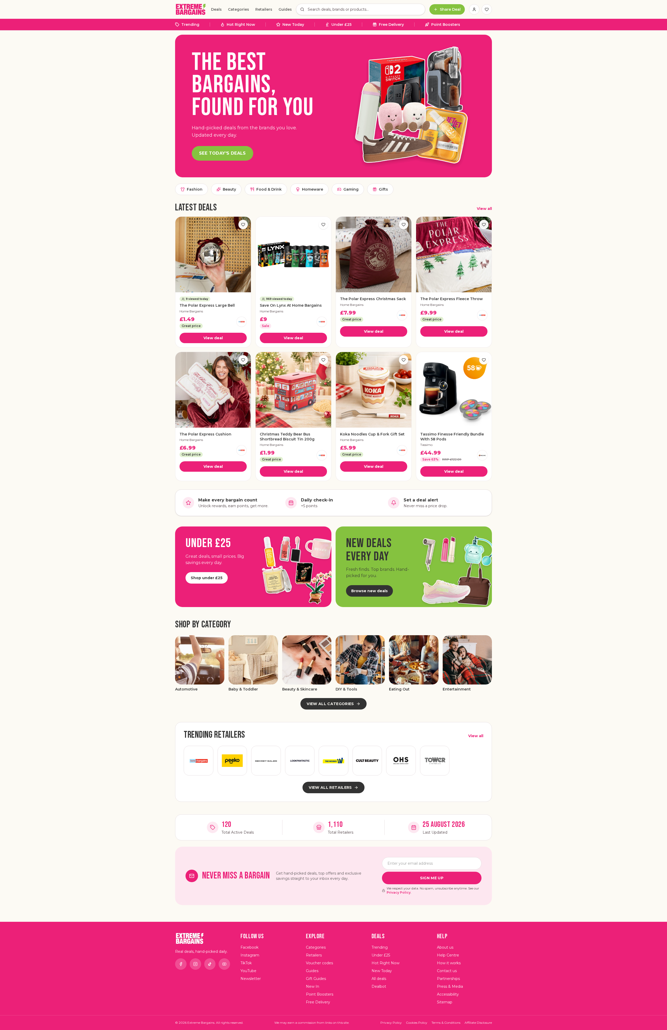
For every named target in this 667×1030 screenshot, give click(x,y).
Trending (190, 24)
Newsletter (250, 978)
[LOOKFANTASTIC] (300, 760)
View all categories (330, 703)
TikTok (246, 963)
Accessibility (448, 994)
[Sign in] (474, 9)
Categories (238, 9)
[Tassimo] (482, 455)
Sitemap (444, 1002)
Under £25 (341, 24)
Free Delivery (391, 24)
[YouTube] (224, 964)
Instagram (249, 955)
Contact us (447, 970)
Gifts (383, 189)
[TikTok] (210, 964)
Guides (285, 9)
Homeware (312, 189)
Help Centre (448, 955)
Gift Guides (316, 978)
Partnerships (448, 978)
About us (445, 947)
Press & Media (450, 986)
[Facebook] (181, 964)
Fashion (194, 189)
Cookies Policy (416, 1023)
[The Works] (333, 760)
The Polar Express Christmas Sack (373, 298)
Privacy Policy (399, 892)
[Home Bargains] (241, 322)
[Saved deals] (486, 9)
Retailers (263, 9)
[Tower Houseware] (435, 760)
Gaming (351, 189)
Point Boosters (445, 24)
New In (312, 986)
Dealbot (379, 986)
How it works (449, 963)
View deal (213, 338)
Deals (216, 9)
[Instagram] (195, 964)
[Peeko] (232, 760)
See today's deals (222, 153)
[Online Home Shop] (401, 760)
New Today (293, 24)
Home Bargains (191, 311)
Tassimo (426, 445)
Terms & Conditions (445, 1023)
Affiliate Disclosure (478, 1023)
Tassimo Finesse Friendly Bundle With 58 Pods (452, 436)
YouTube (248, 970)
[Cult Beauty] (367, 760)
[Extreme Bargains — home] (191, 9)
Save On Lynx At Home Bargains (291, 305)
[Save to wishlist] (243, 224)
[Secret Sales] (266, 760)
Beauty (229, 189)
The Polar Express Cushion (205, 434)
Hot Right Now (241, 24)
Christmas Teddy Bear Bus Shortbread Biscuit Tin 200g (287, 436)
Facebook (249, 947)
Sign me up (432, 878)
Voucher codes (319, 963)
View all (484, 208)
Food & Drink (269, 189)
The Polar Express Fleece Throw (451, 298)
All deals (379, 978)
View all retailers (330, 787)
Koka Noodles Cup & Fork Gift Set (372, 434)
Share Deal (450, 9)
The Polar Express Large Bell (207, 305)
